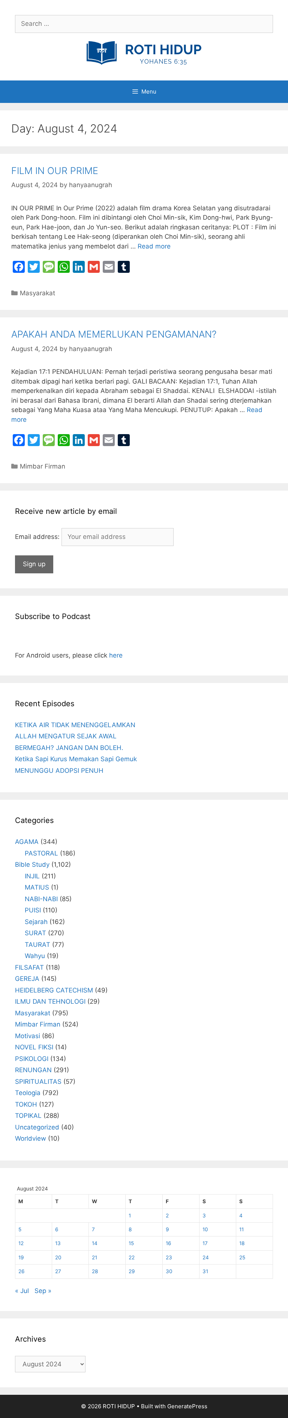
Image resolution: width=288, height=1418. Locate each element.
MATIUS (37, 887)
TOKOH (26, 1104)
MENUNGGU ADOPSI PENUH (59, 770)
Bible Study (32, 864)
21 (94, 1257)
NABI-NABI (41, 899)
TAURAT (37, 944)
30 (169, 1271)
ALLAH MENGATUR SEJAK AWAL (66, 736)
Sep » (42, 1291)
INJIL (32, 876)
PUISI (33, 910)
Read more (154, 246)
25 (242, 1257)
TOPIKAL (28, 1115)
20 (58, 1257)
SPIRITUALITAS (38, 1081)
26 (21, 1271)
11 (241, 1229)
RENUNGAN (33, 1070)
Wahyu (35, 956)
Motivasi (27, 1036)
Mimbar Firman (42, 466)
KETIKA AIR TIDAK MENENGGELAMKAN (75, 725)
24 (205, 1257)
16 (168, 1243)
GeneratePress (187, 1406)
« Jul (22, 1291)
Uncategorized (37, 1127)
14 (95, 1243)
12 (21, 1243)
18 (241, 1243)
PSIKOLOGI (31, 1058)
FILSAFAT (29, 967)
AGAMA (27, 841)
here (116, 655)
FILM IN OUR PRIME (54, 170)
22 (132, 1257)
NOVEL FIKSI (34, 1047)
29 (132, 1271)
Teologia (27, 1093)
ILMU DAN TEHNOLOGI (50, 1001)
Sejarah (36, 921)
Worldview (30, 1138)
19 (21, 1257)
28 (95, 1271)
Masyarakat (37, 293)
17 (205, 1243)
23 (169, 1257)
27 (58, 1271)
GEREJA (27, 978)
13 (58, 1243)
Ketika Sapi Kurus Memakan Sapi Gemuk (76, 759)
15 (131, 1243)
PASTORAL (41, 853)
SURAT (35, 933)
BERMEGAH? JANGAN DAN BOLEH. (69, 747)
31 (205, 1271)
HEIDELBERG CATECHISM (54, 990)
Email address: (38, 536)
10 (205, 1229)
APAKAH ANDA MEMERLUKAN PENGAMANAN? (113, 334)
